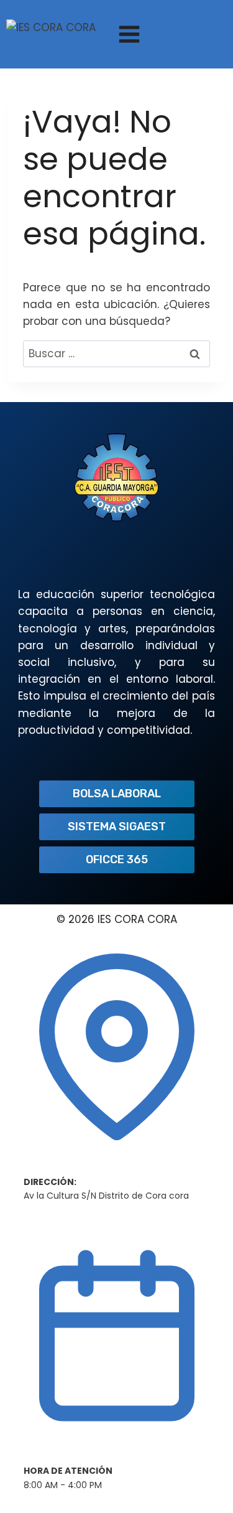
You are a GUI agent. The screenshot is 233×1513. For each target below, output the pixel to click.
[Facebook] (218, 34)
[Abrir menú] (129, 34)
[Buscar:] (116, 353)
